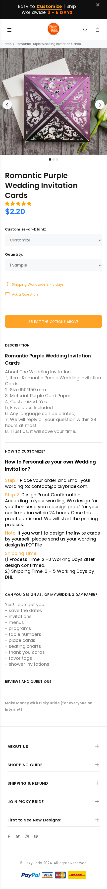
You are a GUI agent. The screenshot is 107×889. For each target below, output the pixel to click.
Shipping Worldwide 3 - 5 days (38, 284)
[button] (19, 203)
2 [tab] (53, 159)
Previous (7, 104)
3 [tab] (57, 159)
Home (6, 44)
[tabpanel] (53, 101)
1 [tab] (50, 159)
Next (100, 104)
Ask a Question (25, 294)
